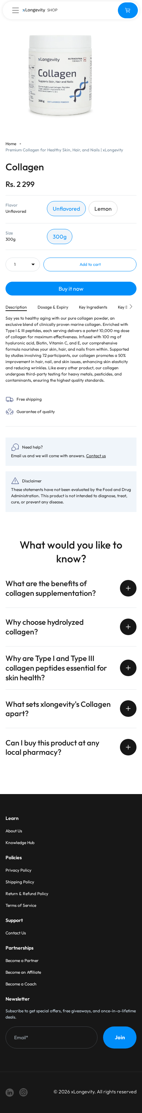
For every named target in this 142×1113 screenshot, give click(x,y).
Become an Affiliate (23, 972)
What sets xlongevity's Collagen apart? (58, 709)
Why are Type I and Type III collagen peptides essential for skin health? (56, 667)
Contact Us (16, 932)
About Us (14, 830)
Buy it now (71, 288)
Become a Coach (21, 983)
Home (11, 143)
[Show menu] (15, 10)
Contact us (96, 455)
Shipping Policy (20, 881)
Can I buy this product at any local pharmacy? (52, 747)
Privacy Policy (18, 870)
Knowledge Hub (20, 842)
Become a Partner (22, 960)
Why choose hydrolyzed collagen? (45, 626)
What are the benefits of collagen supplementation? (51, 588)
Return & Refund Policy (27, 893)
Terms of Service (21, 905)
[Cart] (128, 10)
